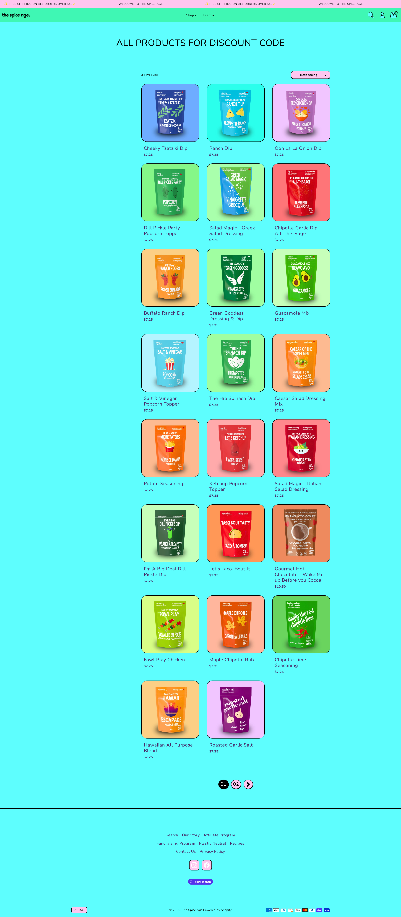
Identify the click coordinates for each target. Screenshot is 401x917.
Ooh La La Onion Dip (298, 148)
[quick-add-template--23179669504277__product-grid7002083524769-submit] (191, 91)
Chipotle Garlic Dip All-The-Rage (296, 231)
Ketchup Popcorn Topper (228, 486)
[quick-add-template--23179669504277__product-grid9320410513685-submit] (191, 341)
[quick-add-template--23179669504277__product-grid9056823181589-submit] (191, 171)
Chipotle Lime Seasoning (290, 663)
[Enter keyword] (371, 15)
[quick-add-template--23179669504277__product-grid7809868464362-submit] (257, 171)
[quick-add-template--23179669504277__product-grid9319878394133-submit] (257, 427)
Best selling (308, 75)
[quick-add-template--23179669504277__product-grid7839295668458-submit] (257, 341)
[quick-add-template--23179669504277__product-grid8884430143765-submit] (191, 688)
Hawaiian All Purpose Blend (168, 748)
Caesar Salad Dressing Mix (300, 401)
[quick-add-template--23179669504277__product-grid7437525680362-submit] (322, 512)
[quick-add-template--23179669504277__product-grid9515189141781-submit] (191, 512)
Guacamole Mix (292, 313)
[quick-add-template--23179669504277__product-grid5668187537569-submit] (257, 603)
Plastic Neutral (212, 843)
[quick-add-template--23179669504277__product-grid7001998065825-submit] (257, 688)
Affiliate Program (219, 835)
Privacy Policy (212, 851)
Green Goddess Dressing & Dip (226, 316)
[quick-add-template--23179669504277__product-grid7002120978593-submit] (322, 171)
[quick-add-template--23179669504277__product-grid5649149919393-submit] (257, 512)
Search (172, 835)
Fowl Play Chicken (164, 660)
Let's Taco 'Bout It (229, 569)
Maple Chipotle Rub (231, 660)
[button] (191, 15)
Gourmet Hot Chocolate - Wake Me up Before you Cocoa (299, 574)
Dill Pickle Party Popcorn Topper (162, 231)
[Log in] (382, 15)
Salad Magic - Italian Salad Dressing (298, 486)
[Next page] (248, 784)
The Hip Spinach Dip (232, 398)
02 (236, 784)
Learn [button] (207, 15)
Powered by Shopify (217, 910)
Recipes (237, 843)
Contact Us (186, 851)
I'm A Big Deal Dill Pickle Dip (165, 572)
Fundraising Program (176, 843)
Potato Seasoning (163, 483)
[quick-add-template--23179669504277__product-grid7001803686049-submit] (322, 256)
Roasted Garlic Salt (231, 745)
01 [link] (224, 784)
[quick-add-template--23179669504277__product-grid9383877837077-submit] (191, 256)
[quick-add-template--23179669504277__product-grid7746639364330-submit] (191, 427)
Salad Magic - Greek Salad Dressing (232, 231)
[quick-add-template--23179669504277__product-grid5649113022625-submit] (322, 603)
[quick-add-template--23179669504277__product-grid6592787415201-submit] (257, 91)
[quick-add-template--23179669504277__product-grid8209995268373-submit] (322, 427)
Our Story (191, 835)
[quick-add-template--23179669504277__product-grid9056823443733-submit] (322, 341)
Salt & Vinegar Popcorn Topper (161, 401)
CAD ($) (78, 910)
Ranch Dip (220, 148)
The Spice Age (192, 910)
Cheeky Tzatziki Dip (165, 148)
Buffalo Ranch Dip (164, 313)
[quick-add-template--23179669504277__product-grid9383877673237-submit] (322, 91)
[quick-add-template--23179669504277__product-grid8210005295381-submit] (257, 256)
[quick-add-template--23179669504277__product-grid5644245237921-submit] (191, 603)
